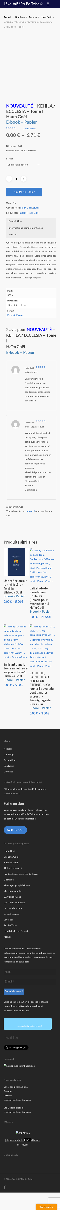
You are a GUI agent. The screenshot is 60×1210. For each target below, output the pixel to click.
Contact (8, 771)
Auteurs (33, 17)
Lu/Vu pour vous (12, 896)
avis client (29, 128)
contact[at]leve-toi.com (17, 1099)
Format (9, 158)
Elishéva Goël (11, 856)
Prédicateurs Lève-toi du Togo (21, 873)
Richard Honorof (13, 868)
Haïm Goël (46, 17)
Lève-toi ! (9, 919)
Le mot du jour (12, 913)
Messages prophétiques (17, 885)
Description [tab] (15, 221)
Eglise (23, 212)
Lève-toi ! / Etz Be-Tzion (21, 4)
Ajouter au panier (24, 192)
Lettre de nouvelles (14, 902)
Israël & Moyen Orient (16, 931)
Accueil (7, 17)
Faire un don (15, 830)
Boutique (20, 17)
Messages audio (13, 891)
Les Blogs (9, 754)
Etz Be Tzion (10, 925)
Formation (10, 760)
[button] (54, 4)
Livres (36, 207)
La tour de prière (13, 908)
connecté (29, 511)
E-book (11, 315)
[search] (41, 4)
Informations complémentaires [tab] (25, 227)
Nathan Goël (11, 862)
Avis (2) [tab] (12, 234)
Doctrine (9, 879)
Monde (8, 936)
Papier (20, 315)
